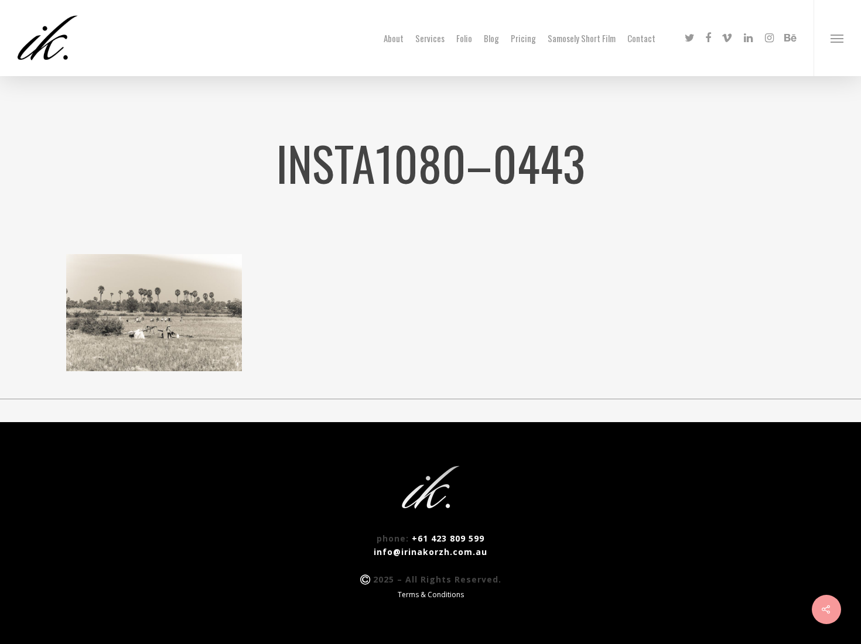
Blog (491, 38)
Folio (464, 38)
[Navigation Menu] (837, 38)
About (394, 38)
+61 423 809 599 (448, 538)
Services (430, 38)
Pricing (523, 38)
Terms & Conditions (431, 595)
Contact (641, 38)
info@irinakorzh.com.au (430, 551)
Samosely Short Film (582, 38)
